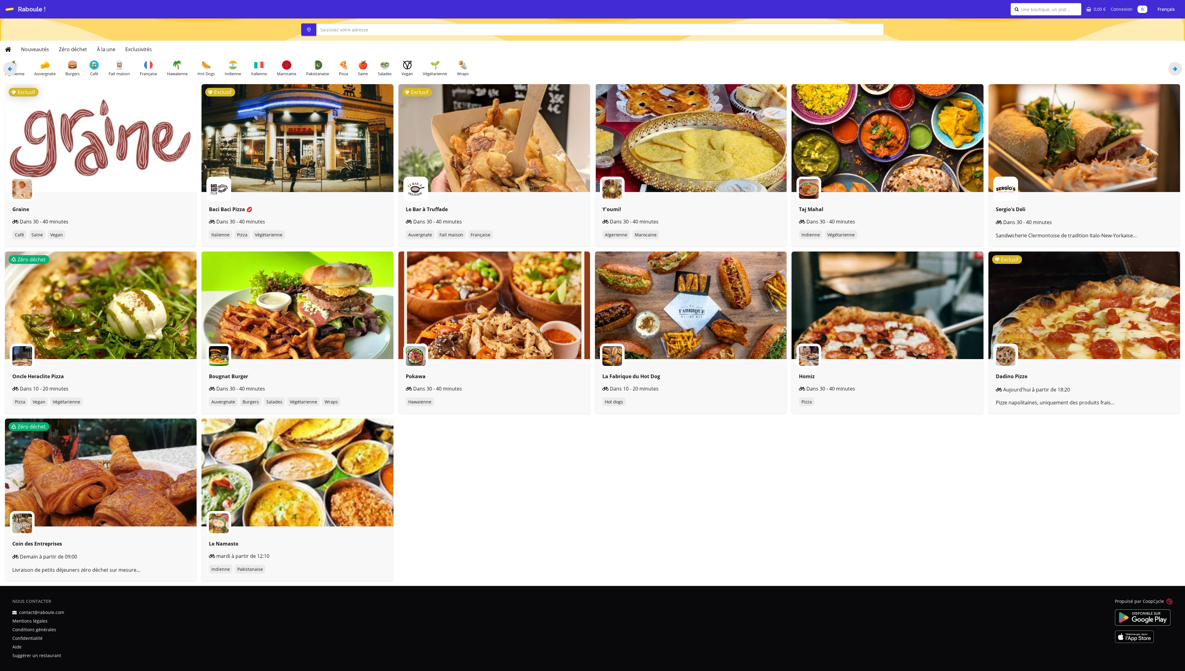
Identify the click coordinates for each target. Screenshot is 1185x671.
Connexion (1122, 9)
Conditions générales (34, 629)
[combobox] (1049, 9)
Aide (17, 647)
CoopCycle (1153, 601)
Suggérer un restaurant (36, 655)
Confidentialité (27, 638)
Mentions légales (30, 621)
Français (1166, 9)
